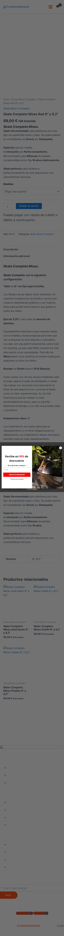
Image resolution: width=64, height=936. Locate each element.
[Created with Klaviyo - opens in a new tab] (32, 489)
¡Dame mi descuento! (17, 475)
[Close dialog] (60, 447)
